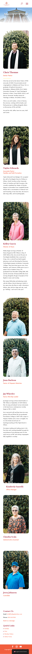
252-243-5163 (12, 617)
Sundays (6, 628)
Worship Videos (8, 634)
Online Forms (8, 637)
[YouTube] (21, 647)
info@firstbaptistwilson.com (14, 614)
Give (5, 631)
